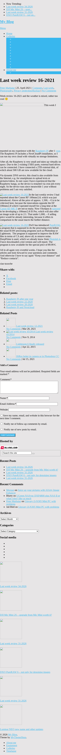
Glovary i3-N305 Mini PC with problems (38, 507)
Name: (4, 398)
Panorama (17, 56)
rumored (56, 208)
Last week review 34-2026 (19, 6)
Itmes (15, 47)
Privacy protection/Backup (27, 90)
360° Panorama (20, 58)
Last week (48, 88)
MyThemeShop (18, 737)
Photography (6, 90)
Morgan (10, 490)
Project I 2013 (19, 39)
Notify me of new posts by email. (20, 429)
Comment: (6, 379)
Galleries (10, 36)
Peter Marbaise (7, 88)
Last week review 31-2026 (19, 12)
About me (11, 70)
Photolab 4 (54, 239)
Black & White (20, 44)
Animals (17, 64)
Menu (3, 28)
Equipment (18, 72)
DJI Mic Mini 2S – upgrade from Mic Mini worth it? (32, 469)
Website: (4, 409)
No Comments (49, 90)
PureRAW (55, 225)
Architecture (19, 42)
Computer (37, 88)
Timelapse (18, 67)
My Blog (7, 22)
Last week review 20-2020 (19, 304)
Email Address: (8, 404)
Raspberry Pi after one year (19, 299)
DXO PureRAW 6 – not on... (20, 15)
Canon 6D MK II (8, 208)
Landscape (18, 53)
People (16, 61)
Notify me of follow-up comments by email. (25, 424)
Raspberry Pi (42, 151)
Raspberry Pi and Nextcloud (20, 307)
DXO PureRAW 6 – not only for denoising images (31, 475)
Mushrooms (18, 50)
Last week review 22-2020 (19, 301)
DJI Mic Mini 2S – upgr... (19, 9)
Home (9, 33)
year (58, 151)
